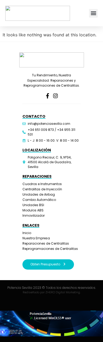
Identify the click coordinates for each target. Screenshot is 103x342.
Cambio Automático (39, 199)
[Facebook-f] (47, 95)
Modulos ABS (33, 210)
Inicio (26, 233)
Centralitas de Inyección (42, 189)
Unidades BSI (33, 205)
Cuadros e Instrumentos (42, 184)
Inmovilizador (33, 215)
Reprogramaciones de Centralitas (50, 248)
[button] (93, 13)
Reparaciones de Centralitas (45, 243)
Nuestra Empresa (36, 238)
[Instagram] (55, 95)
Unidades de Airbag (38, 194)
